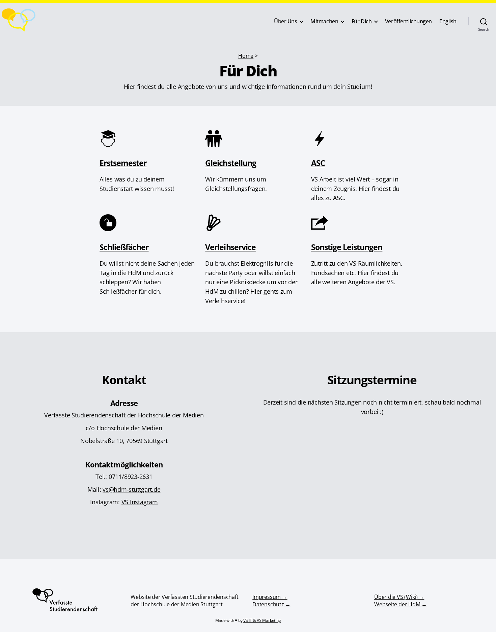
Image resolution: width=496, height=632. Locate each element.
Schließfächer (124, 247)
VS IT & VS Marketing (262, 620)
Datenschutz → (271, 604)
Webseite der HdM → (400, 604)
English (448, 21)
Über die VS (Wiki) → (399, 597)
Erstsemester (123, 162)
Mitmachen (324, 21)
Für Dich (362, 21)
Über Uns (285, 21)
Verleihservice (230, 247)
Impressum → (269, 597)
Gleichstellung (230, 162)
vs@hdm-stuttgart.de (132, 489)
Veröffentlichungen (408, 21)
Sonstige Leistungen (347, 247)
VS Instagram (139, 501)
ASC (318, 162)
